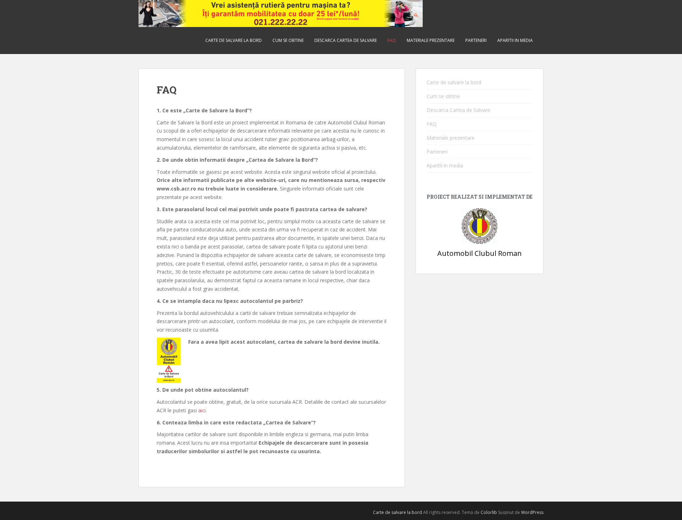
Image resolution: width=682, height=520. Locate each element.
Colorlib (489, 512)
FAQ (392, 40)
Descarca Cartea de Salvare (345, 40)
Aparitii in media (515, 40)
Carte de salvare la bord (233, 40)
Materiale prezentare (431, 40)
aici (202, 410)
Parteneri (476, 40)
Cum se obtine (288, 40)
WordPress (532, 512)
